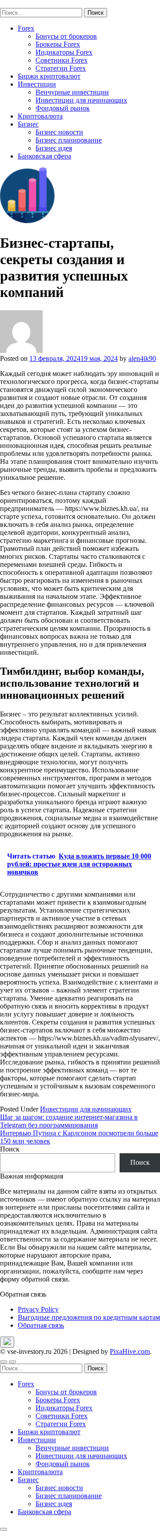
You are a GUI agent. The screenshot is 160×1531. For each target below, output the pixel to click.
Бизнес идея (54, 148)
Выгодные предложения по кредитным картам (89, 1317)
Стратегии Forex (61, 68)
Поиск (10, 1149)
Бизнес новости (59, 132)
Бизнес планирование (69, 140)
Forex (26, 28)
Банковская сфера (44, 156)
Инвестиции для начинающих (81, 100)
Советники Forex (62, 60)
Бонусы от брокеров (66, 36)
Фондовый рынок (63, 108)
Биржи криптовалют (49, 76)
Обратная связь (41, 1325)
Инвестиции (37, 84)
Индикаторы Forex (64, 52)
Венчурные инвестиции (72, 92)
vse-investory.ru (22, 4)
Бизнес (28, 124)
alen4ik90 (142, 358)
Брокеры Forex (58, 44)
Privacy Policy (38, 1309)
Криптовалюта (40, 116)
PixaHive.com (130, 1351)
